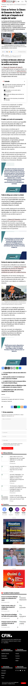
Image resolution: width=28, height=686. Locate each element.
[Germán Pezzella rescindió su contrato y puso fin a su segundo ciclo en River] (5, 468)
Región (12, 500)
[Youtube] (24, 511)
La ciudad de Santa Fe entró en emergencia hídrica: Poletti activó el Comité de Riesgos (13, 382)
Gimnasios (4, 401)
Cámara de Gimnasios (14, 219)
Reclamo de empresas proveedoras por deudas (14, 99)
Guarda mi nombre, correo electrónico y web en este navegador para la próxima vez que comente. (12, 444)
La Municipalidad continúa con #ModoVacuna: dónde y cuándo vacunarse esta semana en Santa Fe (13, 386)
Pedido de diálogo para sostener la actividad (14, 95)
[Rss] (24, 671)
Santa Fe (4, 6)
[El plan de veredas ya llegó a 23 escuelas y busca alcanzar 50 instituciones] (23, 607)
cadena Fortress (21, 71)
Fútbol (12, 471)
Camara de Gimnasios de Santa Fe (10, 399)
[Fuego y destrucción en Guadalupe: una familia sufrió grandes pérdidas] (23, 616)
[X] (11, 511)
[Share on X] (7, 52)
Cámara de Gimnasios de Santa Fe (12, 67)
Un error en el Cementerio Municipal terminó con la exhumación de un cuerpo (9, 598)
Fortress (21, 399)
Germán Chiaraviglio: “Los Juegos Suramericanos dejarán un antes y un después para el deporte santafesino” (17, 478)
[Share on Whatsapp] (18, 407)
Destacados (13, 463)
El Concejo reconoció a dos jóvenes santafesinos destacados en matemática (9, 623)
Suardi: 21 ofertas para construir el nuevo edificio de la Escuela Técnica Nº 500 (18, 497)
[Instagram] (17, 511)
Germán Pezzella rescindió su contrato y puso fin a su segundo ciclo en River (18, 468)
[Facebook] (4, 511)
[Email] (9, 52)
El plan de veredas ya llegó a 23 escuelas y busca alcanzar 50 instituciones (8, 607)
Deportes (12, 483)
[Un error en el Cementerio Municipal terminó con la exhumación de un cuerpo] (23, 598)
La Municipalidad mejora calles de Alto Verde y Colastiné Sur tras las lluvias (12, 390)
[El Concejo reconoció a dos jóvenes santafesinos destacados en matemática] (23, 623)
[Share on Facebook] (5, 52)
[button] (23, 683)
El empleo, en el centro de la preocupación (12, 91)
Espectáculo (13, 492)
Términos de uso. (11, 683)
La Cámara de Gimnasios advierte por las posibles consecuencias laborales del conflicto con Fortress (14, 86)
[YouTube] (20, 671)
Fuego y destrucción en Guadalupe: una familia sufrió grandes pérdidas (9, 615)
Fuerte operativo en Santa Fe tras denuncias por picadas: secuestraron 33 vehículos (13, 377)
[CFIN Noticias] (8, 1)
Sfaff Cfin (7, 55)
